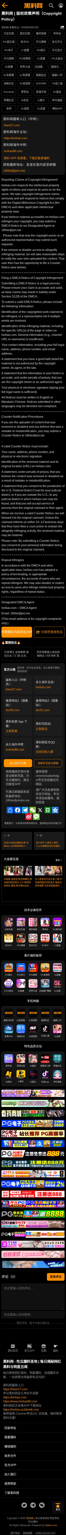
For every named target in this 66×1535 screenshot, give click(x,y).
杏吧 (8, 108)
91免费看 (8, 75)
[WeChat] (32, 810)
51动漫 (41, 108)
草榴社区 (9, 100)
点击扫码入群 (44, 751)
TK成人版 (57, 83)
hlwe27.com (12, 125)
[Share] (10, 810)
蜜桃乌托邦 (57, 66)
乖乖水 (57, 33)
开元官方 (57, 50)
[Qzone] (55, 810)
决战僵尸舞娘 (41, 66)
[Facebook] (17, 810)
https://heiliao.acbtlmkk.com (21, 1409)
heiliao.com (43, 687)
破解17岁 (57, 75)
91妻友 (57, 91)
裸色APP (57, 108)
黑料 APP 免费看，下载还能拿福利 (27, 158)
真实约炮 (25, 33)
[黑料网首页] (33, 6)
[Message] (36, 816)
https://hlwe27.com (15, 1389)
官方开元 (57, 41)
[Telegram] (25, 810)
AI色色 (25, 100)
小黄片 (41, 100)
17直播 (25, 50)
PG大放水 (57, 58)
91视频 (25, 108)
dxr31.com (42, 710)
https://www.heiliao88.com (20, 1401)
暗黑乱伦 (41, 75)
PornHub (9, 91)
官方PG (25, 41)
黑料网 (29, 1518)
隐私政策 (27, 1533)
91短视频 (25, 83)
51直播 (41, 58)
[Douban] (47, 810)
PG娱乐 (41, 50)
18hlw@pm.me (14, 170)
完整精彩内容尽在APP (16, 632)
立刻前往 (41, 728)
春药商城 (41, 33)
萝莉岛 (25, 91)
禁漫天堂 (41, 91)
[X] (40, 810)
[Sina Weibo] (28, 816)
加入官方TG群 (18, 763)
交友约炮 (9, 33)
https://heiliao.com (15, 138)
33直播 (9, 66)
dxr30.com (12, 710)
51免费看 (25, 75)
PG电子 (8, 50)
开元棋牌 (41, 41)
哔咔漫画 (57, 100)
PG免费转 (25, 58)
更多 (58, 860)
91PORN (41, 83)
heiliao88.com (13, 151)
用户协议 (15, 1533)
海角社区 (9, 83)
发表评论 (56, 1276)
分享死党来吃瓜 (52, 632)
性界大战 (25, 66)
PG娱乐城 (8, 41)
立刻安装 (11, 731)
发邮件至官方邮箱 (48, 763)
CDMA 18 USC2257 (45, 1533)
